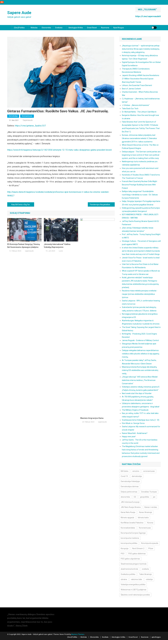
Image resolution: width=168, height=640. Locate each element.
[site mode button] (154, 27)
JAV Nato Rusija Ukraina (131, 507)
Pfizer (150, 548)
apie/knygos (118, 28)
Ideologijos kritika (76, 28)
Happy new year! (129, 436)
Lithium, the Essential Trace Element (137, 85)
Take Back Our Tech (130, 108)
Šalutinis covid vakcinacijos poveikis (135, 595)
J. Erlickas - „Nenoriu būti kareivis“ (135, 105)
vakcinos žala (136, 579)
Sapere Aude (19, 12)
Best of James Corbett (131, 89)
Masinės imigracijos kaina (91, 418)
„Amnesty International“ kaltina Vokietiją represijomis (57, 245)
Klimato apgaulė (127, 517)
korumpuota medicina (130, 538)
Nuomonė (105, 28)
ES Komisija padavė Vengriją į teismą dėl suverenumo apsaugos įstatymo (23, 245)
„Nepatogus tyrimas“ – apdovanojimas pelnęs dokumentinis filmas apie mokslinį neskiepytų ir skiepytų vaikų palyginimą (140, 49)
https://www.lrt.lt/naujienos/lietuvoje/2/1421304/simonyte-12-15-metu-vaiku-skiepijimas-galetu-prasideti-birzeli (59, 150)
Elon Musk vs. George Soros (133, 423)
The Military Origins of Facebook (135, 410)
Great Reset (92, 28)
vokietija (149, 579)
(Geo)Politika (19, 28)
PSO (122, 554)
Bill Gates (124, 471)
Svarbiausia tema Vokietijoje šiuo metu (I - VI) (140, 420)
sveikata (145, 569)
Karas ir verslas (151, 507)
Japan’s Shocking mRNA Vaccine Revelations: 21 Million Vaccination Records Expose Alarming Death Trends (140, 78)
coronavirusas (149, 471)
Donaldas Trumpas (149, 492)
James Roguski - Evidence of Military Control (140, 340)
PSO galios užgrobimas (130, 559)
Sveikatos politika (128, 574)
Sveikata (58, 28)
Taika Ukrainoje (145, 574)
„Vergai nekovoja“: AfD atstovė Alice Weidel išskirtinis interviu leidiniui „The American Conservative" (140, 380)
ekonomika (125, 497)
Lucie (61, 251)
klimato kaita (143, 517)
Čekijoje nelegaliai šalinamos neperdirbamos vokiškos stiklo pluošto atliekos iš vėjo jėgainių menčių (140, 353)
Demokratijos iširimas (130, 486)
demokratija (137, 476)
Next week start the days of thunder (137, 393)
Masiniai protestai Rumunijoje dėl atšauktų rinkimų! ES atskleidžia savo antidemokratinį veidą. (140, 370)
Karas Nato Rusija (128, 512)
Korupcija (124, 548)
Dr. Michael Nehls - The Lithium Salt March (139, 112)
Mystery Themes (77, 634)
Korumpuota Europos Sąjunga (133, 533)
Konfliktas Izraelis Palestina (132, 523)
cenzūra (135, 471)
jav (154, 497)
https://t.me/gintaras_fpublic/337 (30, 125)
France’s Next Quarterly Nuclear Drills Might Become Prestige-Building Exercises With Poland (139, 184)
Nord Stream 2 (138, 548)
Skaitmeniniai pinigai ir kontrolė (133, 564)
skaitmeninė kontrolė (129, 569)
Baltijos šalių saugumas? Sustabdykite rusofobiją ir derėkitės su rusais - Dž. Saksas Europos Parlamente (140, 194)
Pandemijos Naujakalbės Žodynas (102, 204)
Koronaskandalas (128, 528)
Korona (150, 523)
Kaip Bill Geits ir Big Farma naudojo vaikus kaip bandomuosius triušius (22, 204)
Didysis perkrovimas (129, 492)
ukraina (124, 579)
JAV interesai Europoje (130, 502)
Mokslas (34, 28)
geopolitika (144, 497)
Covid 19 (124, 476)
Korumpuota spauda (149, 543)
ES (135, 497)
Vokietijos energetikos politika (133, 584)
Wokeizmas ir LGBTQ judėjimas (133, 590)
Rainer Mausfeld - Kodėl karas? (134, 433)
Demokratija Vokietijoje (130, 481)
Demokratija (13, 116)
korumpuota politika (129, 543)
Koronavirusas (27, 116)
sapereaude (28, 120)
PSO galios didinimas (137, 554)
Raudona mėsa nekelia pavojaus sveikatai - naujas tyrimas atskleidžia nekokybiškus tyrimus (139, 294)
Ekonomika (46, 28)
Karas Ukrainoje (145, 512)
